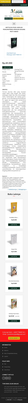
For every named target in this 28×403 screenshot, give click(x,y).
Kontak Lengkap (13, 338)
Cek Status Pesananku (18, 18)
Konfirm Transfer (8, 18)
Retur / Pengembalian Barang (10, 353)
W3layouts (20, 399)
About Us (6, 350)
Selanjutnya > (22, 189)
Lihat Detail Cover (11, 53)
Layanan (6, 356)
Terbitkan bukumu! (5, 1)
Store (10, 16)
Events (5, 347)
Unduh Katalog (16, 16)
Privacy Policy (7, 366)
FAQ (5, 364)
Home (6, 16)
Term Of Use (7, 369)
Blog (22, 16)
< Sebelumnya (12, 189)
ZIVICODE (9, 399)
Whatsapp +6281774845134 (14, 54)
